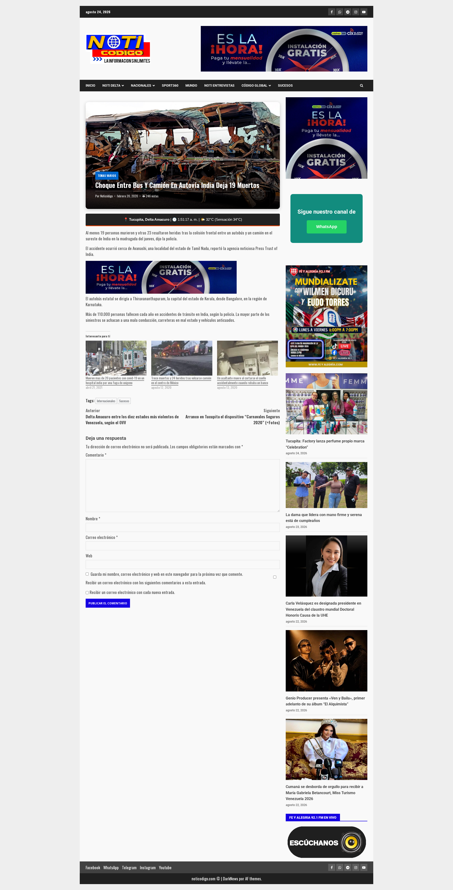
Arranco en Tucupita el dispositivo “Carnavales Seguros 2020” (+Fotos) (232, 416)
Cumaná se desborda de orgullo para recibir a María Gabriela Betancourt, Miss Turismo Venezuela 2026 (324, 792)
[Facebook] (331, 11)
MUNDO (191, 85)
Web (89, 556)
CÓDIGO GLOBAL (254, 85)
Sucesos (124, 400)
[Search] (361, 85)
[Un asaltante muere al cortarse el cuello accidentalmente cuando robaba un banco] (247, 358)
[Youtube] (363, 11)
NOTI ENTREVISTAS (219, 85)
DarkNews (230, 879)
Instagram (148, 867)
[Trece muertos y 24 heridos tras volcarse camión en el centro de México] (181, 358)
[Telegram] (347, 11)
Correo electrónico (102, 537)
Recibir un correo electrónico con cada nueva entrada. (132, 592)
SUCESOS (285, 85)
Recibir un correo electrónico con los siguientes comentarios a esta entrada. (146, 582)
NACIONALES (141, 85)
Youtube (165, 867)
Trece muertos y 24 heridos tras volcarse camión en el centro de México (181, 380)
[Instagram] (355, 11)
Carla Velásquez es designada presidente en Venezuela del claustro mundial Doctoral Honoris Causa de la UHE (323, 609)
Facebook (93, 867)
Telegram (129, 867)
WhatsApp (326, 226)
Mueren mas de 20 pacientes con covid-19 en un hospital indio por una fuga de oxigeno (115, 380)
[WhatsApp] (339, 11)
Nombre (93, 518)
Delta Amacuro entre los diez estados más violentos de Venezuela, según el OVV (132, 416)
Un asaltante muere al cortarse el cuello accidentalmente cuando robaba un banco (242, 380)
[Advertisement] (284, 48)
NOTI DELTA (111, 85)
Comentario (96, 455)
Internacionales (106, 400)
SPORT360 (170, 85)
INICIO (90, 85)
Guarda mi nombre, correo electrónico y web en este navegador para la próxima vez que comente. (167, 574)
